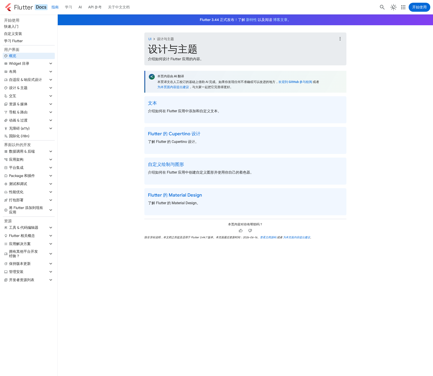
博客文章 (280, 20)
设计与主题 (165, 39)
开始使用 (419, 7)
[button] (29, 63)
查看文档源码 (268, 237)
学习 (68, 7)
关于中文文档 (119, 7)
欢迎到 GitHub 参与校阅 (295, 82)
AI (80, 7)
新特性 (251, 20)
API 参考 (95, 7)
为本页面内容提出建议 (173, 87)
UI (150, 39)
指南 (55, 7)
